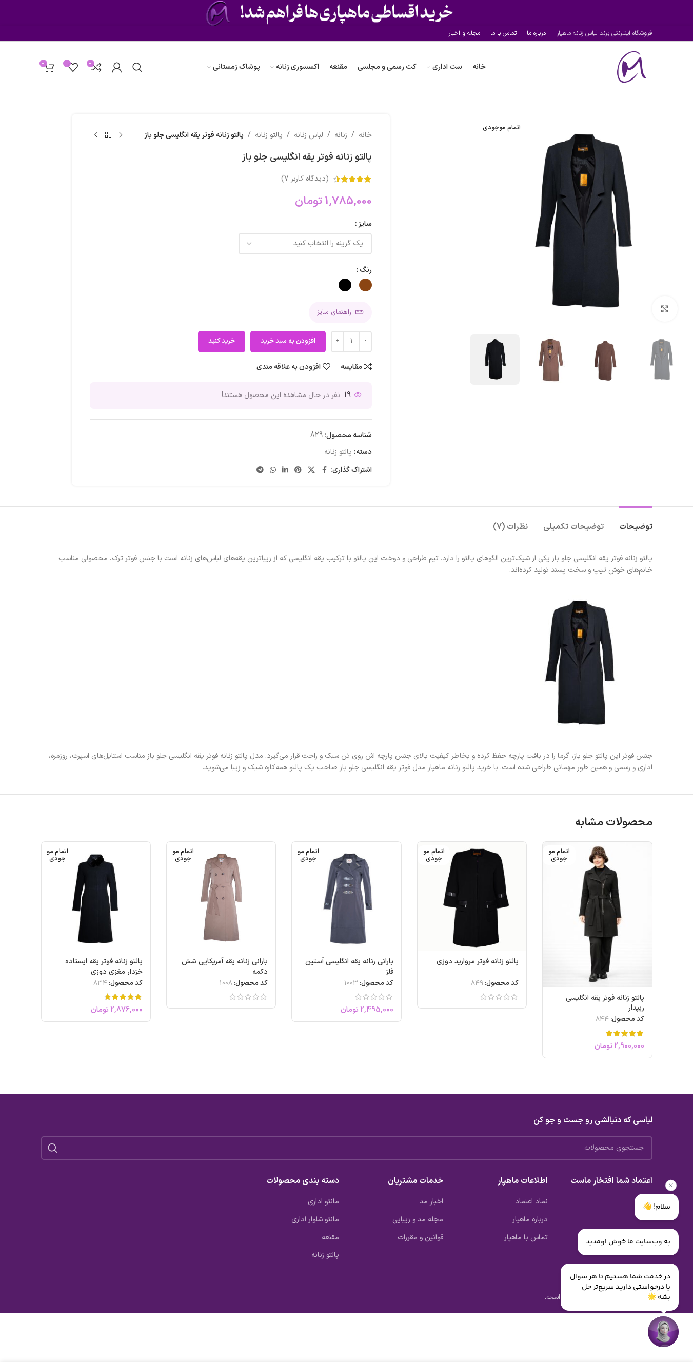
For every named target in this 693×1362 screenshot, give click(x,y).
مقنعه (330, 1238)
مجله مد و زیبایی (417, 1220)
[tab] (635, 522)
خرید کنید (221, 341)
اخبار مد (431, 1202)
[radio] (365, 285)
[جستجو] (137, 67)
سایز (365, 224)
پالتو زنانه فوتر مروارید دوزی (478, 961)
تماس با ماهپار (526, 1238)
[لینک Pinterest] (298, 470)
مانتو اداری (323, 1202)
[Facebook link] (324, 470)
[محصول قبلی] (120, 135)
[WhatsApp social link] (273, 470)
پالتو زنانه (269, 135)
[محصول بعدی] (96, 135)
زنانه (340, 135)
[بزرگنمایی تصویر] (665, 309)
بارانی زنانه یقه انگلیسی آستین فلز (349, 966)
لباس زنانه (308, 135)
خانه (365, 135)
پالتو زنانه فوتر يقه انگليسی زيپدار (605, 1003)
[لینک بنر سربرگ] (346, 13)
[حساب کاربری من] (117, 67)
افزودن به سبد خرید (288, 341)
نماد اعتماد (531, 1202)
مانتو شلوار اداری (315, 1220)
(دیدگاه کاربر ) (305, 178)
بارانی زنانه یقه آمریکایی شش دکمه (225, 966)
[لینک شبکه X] (311, 470)
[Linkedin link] (285, 470)
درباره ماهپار (530, 1220)
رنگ (366, 270)
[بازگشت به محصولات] (108, 135)
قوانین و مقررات (420, 1238)
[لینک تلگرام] (260, 470)
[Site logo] (629, 67)
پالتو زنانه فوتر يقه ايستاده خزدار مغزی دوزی (104, 966)
